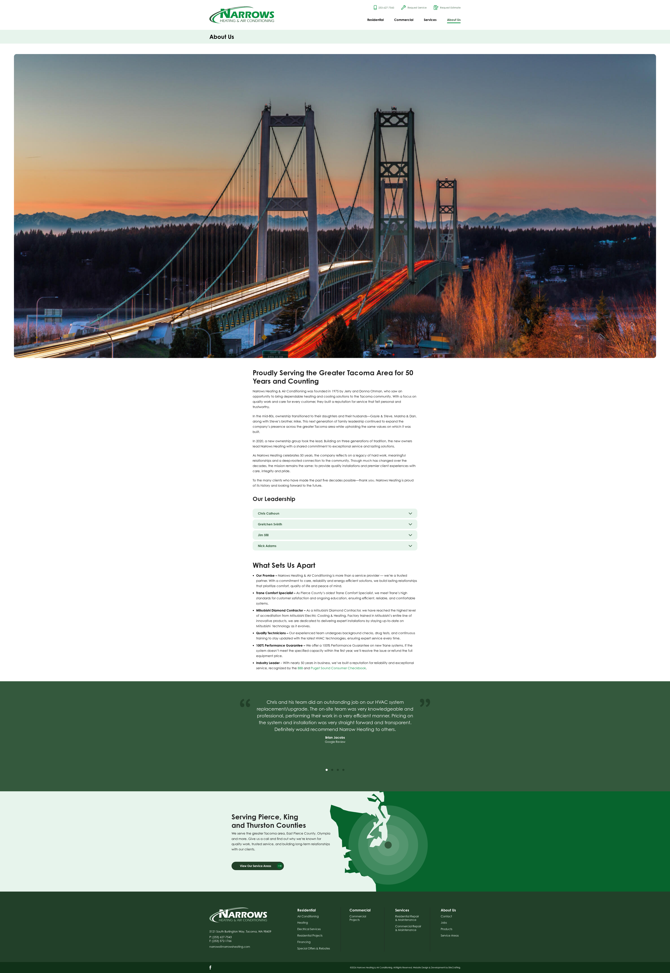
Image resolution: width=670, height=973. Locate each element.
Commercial (403, 20)
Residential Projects (309, 935)
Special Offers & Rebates (313, 948)
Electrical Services (309, 929)
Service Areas (450, 935)
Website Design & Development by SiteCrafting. (437, 967)
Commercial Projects (357, 918)
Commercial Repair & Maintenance (408, 928)
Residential (375, 20)
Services (430, 20)
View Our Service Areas (255, 866)
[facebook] (210, 968)
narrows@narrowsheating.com (229, 946)
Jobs (444, 922)
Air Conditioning (308, 916)
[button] (327, 770)
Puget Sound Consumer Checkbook (338, 668)
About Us (454, 20)
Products (446, 929)
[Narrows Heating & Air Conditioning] (241, 15)
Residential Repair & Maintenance (407, 918)
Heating (302, 922)
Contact (446, 916)
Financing (304, 942)
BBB (300, 668)
